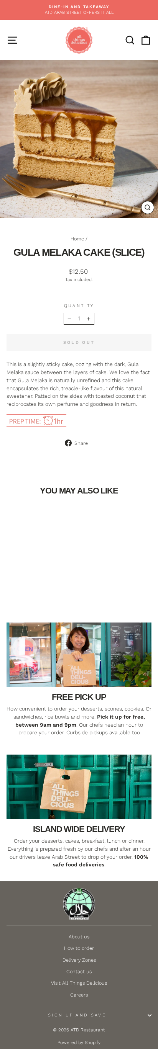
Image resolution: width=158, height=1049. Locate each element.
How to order (79, 948)
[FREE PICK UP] (79, 655)
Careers (79, 995)
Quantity (79, 305)
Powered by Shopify (79, 1042)
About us (79, 937)
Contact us (79, 971)
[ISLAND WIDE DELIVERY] (79, 787)
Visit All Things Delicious (79, 983)
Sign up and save (77, 1015)
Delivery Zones (79, 960)
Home (77, 239)
